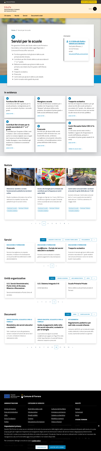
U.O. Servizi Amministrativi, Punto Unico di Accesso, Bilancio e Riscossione (18, 286)
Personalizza (41, 447)
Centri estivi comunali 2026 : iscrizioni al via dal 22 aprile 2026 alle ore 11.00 (81, 190)
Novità (17, 15)
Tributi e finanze (56, 421)
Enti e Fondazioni (10, 418)
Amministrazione (11, 403)
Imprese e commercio (58, 412)
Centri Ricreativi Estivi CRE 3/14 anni (81, 127)
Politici (6, 421)
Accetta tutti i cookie (57, 447)
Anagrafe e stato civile (35, 409)
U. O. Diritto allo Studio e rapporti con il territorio (77, 42)
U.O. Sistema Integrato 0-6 (48, 283)
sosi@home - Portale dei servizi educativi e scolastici (50, 249)
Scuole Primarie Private (77, 283)
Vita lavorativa (32, 412)
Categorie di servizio (36, 403)
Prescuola (41, 129)
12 (64, 347)
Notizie (77, 409)
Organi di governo (10, 409)
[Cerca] (95, 9)
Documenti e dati (37, 15)
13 (68, 347)
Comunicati (79, 412)
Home (13, 30)
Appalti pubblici (33, 415)
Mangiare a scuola (44, 101)
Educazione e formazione (36, 421)
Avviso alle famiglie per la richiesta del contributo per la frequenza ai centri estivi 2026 (50, 191)
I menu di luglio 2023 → (75, 149)
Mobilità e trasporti (57, 418)
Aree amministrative (11, 412)
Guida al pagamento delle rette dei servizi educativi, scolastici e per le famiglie (50, 327)
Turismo (30, 418)
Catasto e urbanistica (58, 415)
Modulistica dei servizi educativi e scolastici (20, 326)
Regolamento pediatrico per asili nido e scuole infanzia (79, 323)
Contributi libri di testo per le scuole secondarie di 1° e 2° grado (17, 127)
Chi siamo (7, 15)
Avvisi (77, 415)
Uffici (6, 415)
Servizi (25, 15)
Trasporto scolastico (76, 101)
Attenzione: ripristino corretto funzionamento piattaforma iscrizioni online (19, 191)
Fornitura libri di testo (15, 101)
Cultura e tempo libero (58, 409)
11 (60, 347)
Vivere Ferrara (81, 419)
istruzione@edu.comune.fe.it (78, 54)
